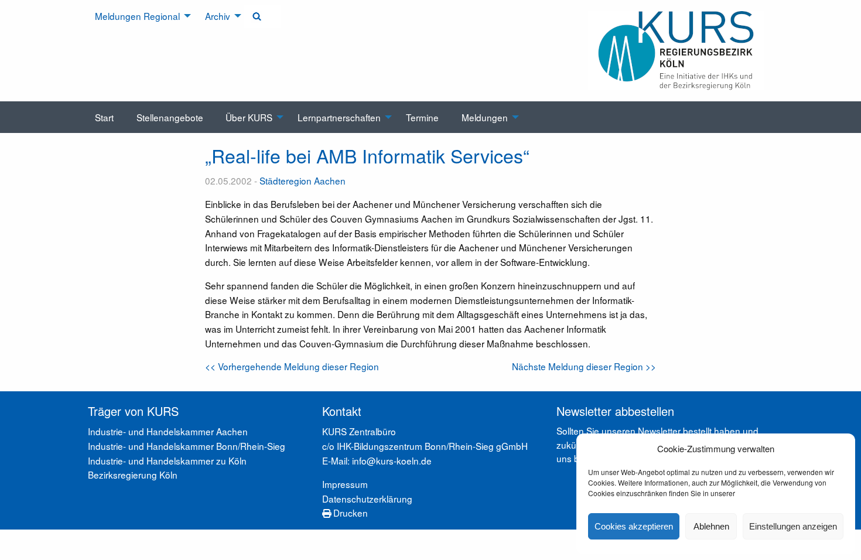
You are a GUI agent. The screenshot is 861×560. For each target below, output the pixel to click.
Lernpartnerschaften (339, 117)
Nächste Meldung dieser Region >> (584, 366)
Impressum (345, 483)
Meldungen (485, 117)
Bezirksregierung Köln (132, 474)
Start (104, 117)
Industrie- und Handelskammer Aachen (168, 431)
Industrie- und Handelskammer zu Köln (167, 460)
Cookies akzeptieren (633, 526)
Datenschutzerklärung (367, 498)
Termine (422, 117)
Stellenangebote (169, 117)
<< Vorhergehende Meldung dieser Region (292, 366)
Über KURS (249, 117)
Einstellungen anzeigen (793, 526)
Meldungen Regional (137, 15)
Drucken (349, 512)
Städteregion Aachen (302, 180)
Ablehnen (711, 526)
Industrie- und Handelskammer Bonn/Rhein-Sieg (186, 445)
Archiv (217, 15)
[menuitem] (139, 16)
